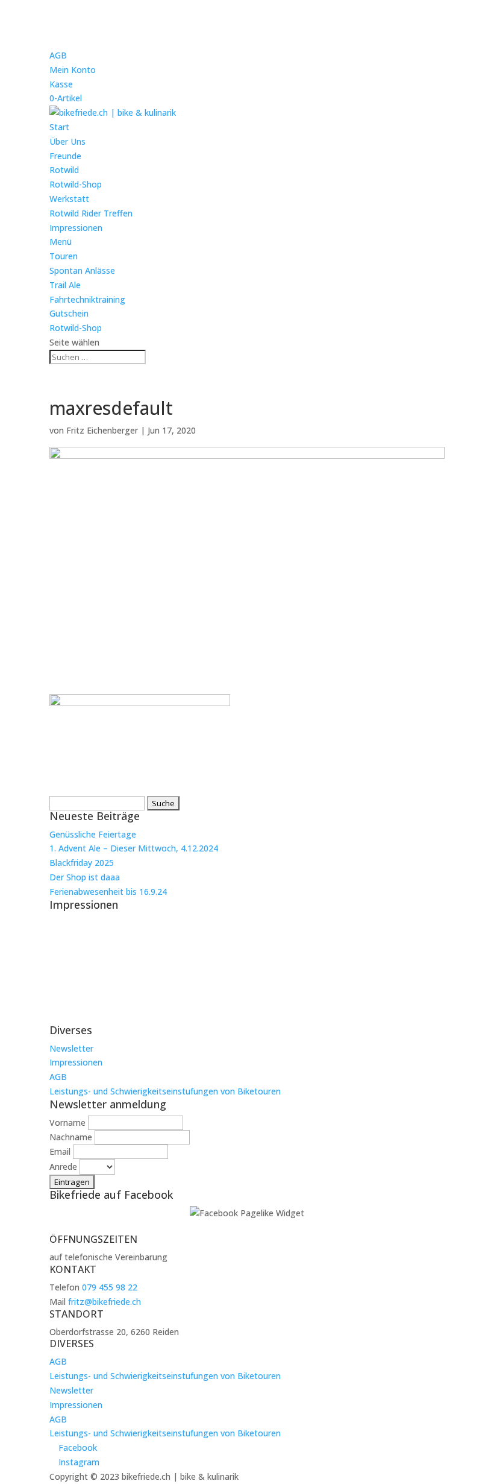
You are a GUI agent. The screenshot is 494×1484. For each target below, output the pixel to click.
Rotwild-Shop (75, 184)
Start (59, 127)
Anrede (63, 1166)
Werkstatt (69, 198)
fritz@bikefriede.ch (104, 1301)
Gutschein (69, 313)
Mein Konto (72, 69)
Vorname (67, 1122)
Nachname (70, 1137)
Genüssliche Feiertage (92, 834)
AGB (58, 55)
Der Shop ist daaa (84, 877)
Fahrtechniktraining (87, 299)
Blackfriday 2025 (81, 862)
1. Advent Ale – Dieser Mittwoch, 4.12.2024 (133, 848)
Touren (63, 256)
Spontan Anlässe (82, 270)
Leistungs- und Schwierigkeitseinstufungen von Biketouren (165, 1091)
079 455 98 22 (109, 1287)
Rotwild (64, 169)
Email (59, 1151)
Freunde (65, 156)
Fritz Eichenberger (102, 430)
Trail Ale (65, 285)
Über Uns (67, 141)
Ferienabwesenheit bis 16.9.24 (108, 891)
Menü (60, 241)
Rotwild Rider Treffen (91, 213)
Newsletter (71, 1048)
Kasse (61, 84)
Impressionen (75, 227)
